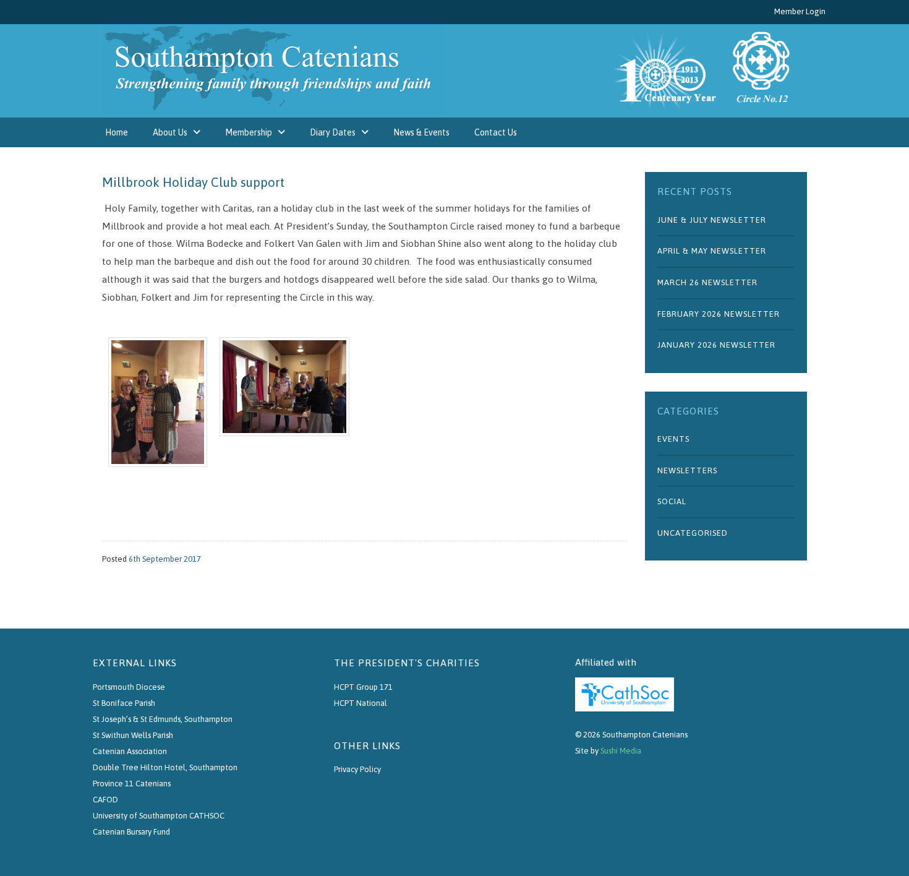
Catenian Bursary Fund (131, 831)
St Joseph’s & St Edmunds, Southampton (163, 719)
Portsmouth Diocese (129, 687)
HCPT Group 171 (363, 687)
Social (671, 501)
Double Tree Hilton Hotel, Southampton (165, 767)
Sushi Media (620, 750)
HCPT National (360, 703)
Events (673, 439)
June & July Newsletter (711, 220)
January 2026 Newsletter (716, 345)
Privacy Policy (357, 769)
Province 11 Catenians (132, 783)
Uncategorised (692, 533)
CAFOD (105, 799)
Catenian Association (130, 751)
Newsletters (687, 470)
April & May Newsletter (711, 251)
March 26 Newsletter (707, 282)
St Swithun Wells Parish (133, 735)
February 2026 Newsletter (718, 314)
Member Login (800, 11)
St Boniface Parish (124, 703)
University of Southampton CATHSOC (158, 815)
